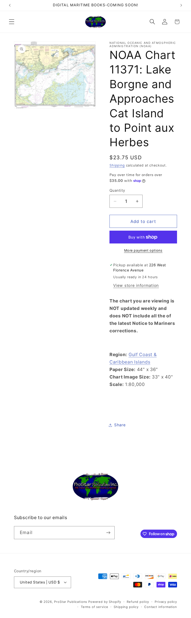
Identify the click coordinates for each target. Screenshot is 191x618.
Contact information (160, 607)
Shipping (117, 165)
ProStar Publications (70, 602)
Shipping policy (126, 607)
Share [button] (120, 425)
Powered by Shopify (104, 602)
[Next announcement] (181, 5)
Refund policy (138, 602)
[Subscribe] (108, 532)
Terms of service (94, 607)
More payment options (143, 250)
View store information (136, 285)
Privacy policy (166, 602)
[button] (12, 22)
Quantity (117, 190)
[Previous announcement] (10, 5)
